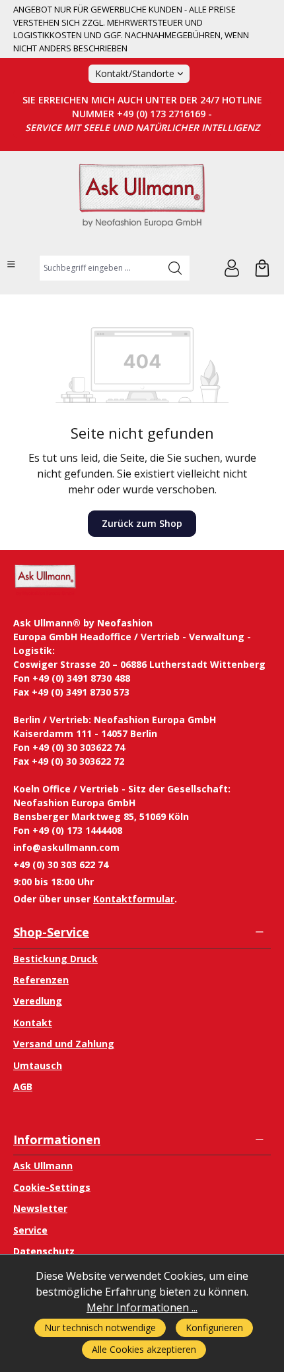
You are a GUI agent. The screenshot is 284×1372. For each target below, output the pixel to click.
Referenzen (41, 980)
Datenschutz (44, 1251)
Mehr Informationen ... (142, 1307)
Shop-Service (51, 932)
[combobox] (100, 268)
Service (30, 1230)
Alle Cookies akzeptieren (144, 1349)
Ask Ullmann (43, 1165)
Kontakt (32, 1022)
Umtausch (37, 1065)
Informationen (56, 1139)
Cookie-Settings (51, 1187)
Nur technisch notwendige (100, 1327)
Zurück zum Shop (142, 523)
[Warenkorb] (262, 268)
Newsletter (40, 1208)
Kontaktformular (133, 898)
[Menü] (11, 264)
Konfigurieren (214, 1327)
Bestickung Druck (55, 958)
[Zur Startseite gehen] (142, 201)
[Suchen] (175, 268)
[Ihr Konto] (231, 268)
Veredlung (37, 1001)
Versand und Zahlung (63, 1043)
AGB (22, 1086)
